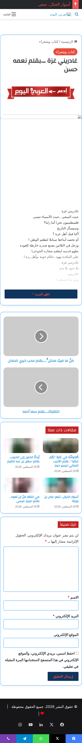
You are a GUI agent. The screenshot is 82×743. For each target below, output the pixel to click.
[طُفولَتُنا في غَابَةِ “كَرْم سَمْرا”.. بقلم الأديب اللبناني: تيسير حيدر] (61, 445)
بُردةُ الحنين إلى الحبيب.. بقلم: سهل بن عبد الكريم (23, 459)
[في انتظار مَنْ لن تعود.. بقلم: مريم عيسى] (21, 485)
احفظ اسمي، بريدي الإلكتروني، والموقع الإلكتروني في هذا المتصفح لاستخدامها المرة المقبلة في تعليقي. (42, 660)
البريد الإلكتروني (66, 616)
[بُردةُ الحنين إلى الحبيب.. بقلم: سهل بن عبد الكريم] (21, 445)
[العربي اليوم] (60, 14)
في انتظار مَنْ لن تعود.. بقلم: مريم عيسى (24, 499)
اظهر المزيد (42, 294)
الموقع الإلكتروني (66, 634)
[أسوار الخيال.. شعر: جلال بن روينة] (61, 485)
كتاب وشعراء (48, 41)
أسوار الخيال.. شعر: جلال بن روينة (42, 4)
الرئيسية (67, 41)
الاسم (73, 597)
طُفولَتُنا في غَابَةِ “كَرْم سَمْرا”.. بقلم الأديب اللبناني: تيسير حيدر (64, 461)
